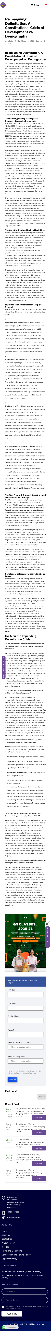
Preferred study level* (16, 1056)
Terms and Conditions (11, 1251)
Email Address (13, 1016)
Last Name (12, 1004)
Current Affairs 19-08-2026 (28, 1155)
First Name (12, 990)
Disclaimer (6, 1247)
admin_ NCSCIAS (15, 41)
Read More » (39, 1117)
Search (42, 1096)
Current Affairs (22, 1139)
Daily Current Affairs (25, 1124)
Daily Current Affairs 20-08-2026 (30, 1109)
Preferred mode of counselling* (20, 1042)
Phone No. (12, 1030)
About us (5, 1235)
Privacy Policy (8, 1243)
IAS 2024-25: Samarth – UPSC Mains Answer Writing (22, 1277)
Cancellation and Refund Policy (16, 1255)
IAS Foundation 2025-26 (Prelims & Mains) (21, 1272)
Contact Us (6, 1239)
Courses (39, 41)
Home (4, 1231)
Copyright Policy (9, 1259)
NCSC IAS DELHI (20, 1324)
